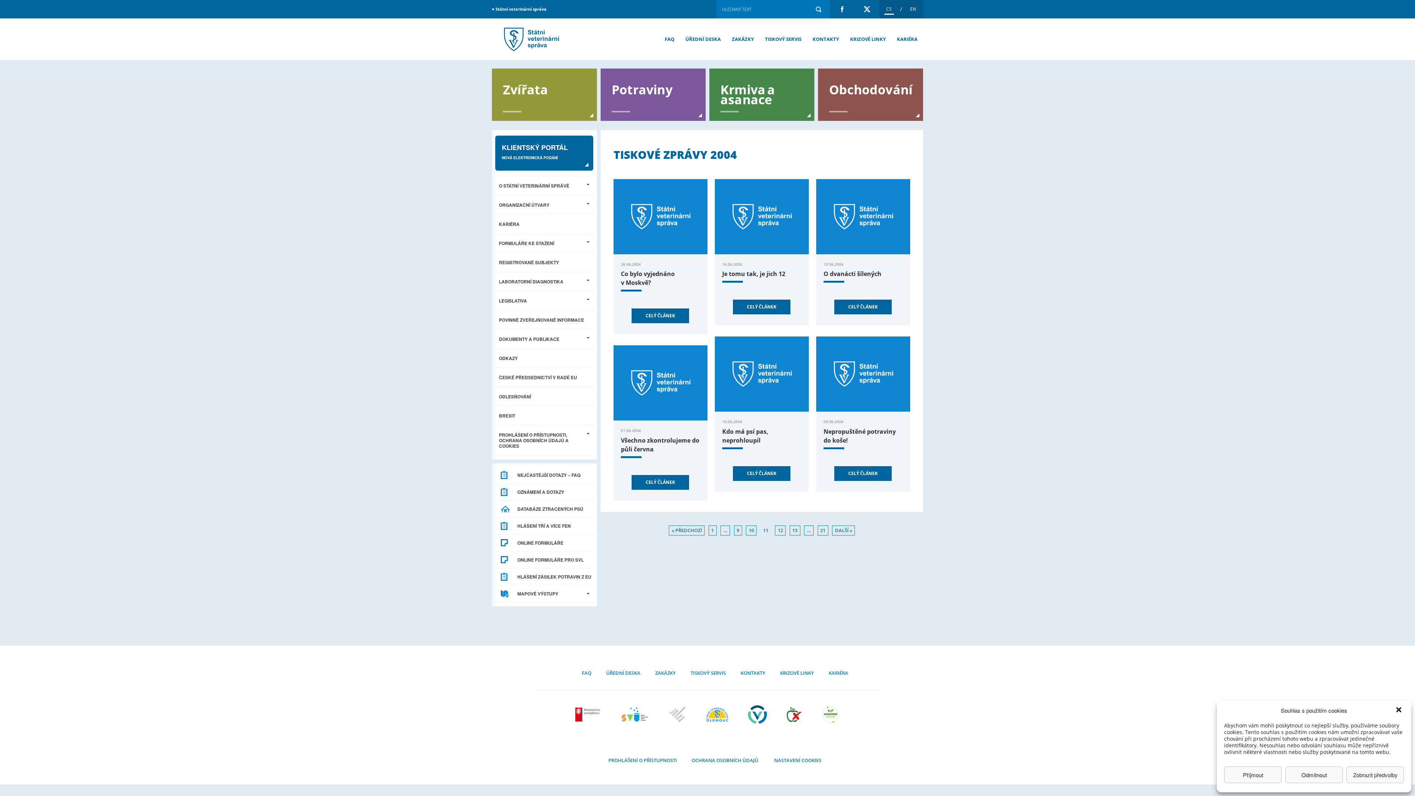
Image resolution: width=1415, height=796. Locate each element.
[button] (1399, 710)
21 (822, 530)
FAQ (669, 39)
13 (794, 530)
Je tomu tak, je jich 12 (753, 274)
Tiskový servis (783, 39)
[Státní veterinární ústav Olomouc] (717, 715)
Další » (843, 530)
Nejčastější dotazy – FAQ (548, 475)
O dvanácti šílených (852, 274)
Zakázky (743, 39)
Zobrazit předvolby (1375, 775)
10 (751, 530)
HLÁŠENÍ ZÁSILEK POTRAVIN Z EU (554, 576)
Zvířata (525, 89)
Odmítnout (1314, 775)
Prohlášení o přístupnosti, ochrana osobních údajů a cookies (534, 440)
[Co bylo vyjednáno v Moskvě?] (661, 216)
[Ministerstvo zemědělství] (588, 715)
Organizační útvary (524, 205)
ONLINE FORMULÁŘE (540, 543)
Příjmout (1253, 775)
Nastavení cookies (797, 760)
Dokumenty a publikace (529, 339)
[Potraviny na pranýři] (794, 714)
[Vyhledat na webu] (818, 9)
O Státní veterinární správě (534, 185)
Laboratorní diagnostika (531, 281)
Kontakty (826, 39)
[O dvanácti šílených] (863, 216)
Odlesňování (515, 396)
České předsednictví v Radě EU (538, 377)
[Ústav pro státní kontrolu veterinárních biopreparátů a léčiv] (757, 714)
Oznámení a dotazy (540, 492)
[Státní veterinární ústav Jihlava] (634, 715)
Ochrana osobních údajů (725, 760)
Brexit (507, 415)
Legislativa (513, 300)
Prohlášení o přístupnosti (642, 760)
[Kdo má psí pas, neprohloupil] (762, 374)
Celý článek (660, 316)
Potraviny (642, 89)
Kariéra (907, 39)
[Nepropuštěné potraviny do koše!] (863, 374)
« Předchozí (687, 530)
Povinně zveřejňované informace (541, 320)
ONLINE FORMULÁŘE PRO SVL (550, 559)
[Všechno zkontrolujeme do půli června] (661, 382)
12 (780, 530)
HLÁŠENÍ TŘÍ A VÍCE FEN (544, 526)
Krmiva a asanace (747, 94)
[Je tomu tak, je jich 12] (762, 216)
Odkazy (508, 358)
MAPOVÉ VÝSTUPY (537, 593)
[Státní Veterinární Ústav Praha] (677, 714)
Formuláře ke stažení (526, 243)
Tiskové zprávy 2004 (530, 39)
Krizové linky (868, 39)
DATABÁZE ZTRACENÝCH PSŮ (550, 509)
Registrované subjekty (529, 262)
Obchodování (870, 89)
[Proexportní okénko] (830, 714)
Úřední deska (703, 39)
